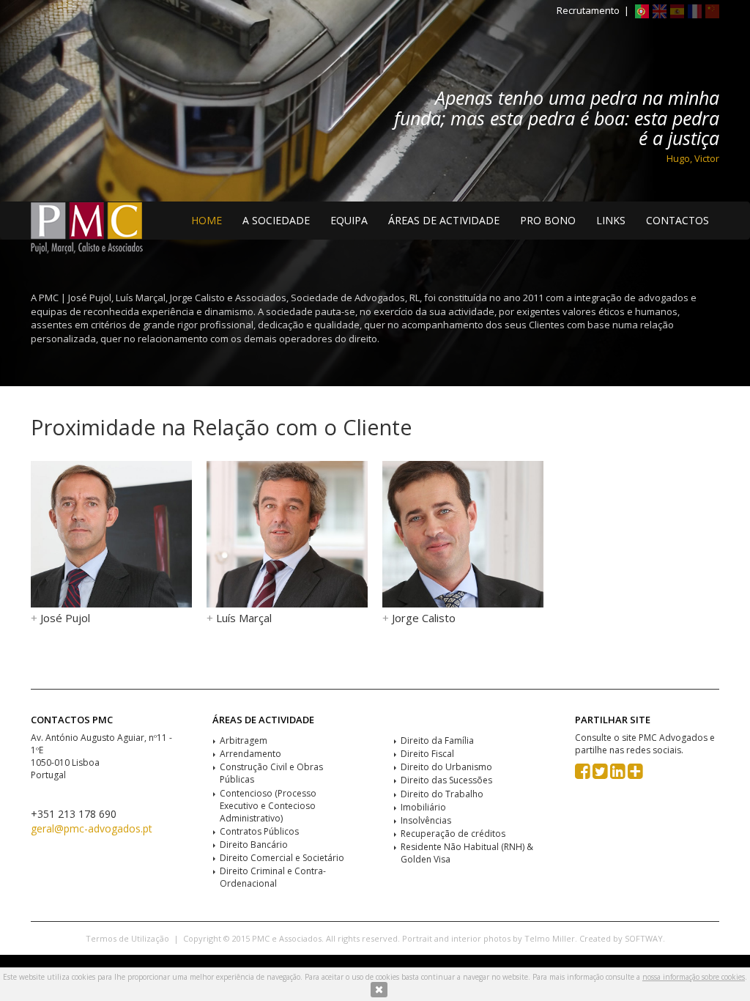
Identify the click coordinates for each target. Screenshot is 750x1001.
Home (206, 220)
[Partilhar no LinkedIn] (617, 774)
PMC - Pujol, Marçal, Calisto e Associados (87, 228)
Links (610, 220)
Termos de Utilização (127, 938)
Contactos (677, 220)
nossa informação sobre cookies (693, 977)
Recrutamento (588, 10)
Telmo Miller (549, 938)
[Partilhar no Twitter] (600, 774)
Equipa (349, 220)
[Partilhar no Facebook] (582, 774)
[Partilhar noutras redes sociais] (635, 774)
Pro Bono (548, 220)
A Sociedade (276, 220)
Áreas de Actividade (444, 220)
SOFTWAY (644, 938)
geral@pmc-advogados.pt (91, 828)
